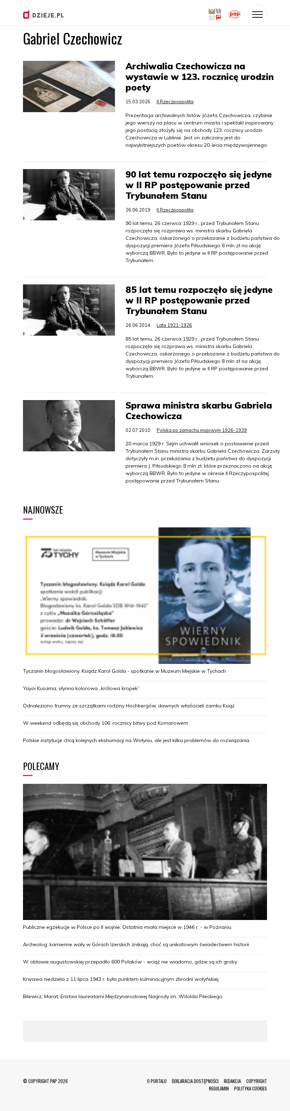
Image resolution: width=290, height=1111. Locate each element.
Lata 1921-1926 (174, 325)
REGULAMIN (219, 1088)
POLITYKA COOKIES (250, 1088)
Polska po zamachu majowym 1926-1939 (202, 430)
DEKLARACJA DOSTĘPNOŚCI (195, 1080)
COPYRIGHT (256, 1080)
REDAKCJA (232, 1080)
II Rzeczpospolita (175, 101)
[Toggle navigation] (257, 14)
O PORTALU (157, 1080)
